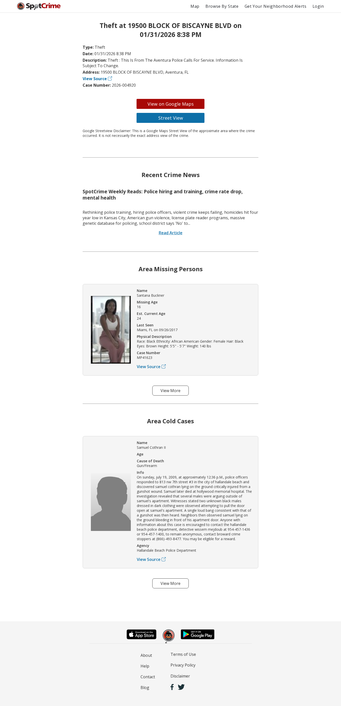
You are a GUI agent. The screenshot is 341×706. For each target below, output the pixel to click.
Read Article (170, 232)
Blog (145, 687)
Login (318, 6)
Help (145, 666)
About (146, 655)
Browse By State (222, 6)
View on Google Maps (171, 104)
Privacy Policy (182, 665)
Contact (148, 677)
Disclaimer (180, 676)
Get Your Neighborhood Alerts (276, 6)
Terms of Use (183, 654)
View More (170, 390)
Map (194, 6)
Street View (170, 118)
